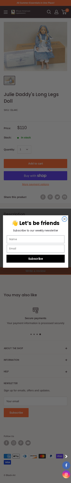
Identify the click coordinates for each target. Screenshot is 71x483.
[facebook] (66, 465)
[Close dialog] (64, 219)
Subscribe (35, 259)
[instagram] (66, 474)
